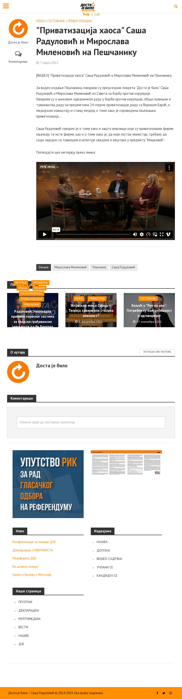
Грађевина (40, 282)
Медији (39, 288)
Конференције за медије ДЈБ (34, 542)
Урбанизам (31, 304)
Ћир (86, 14)
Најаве (23, 635)
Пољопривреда (31, 293)
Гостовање (56, 21)
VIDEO (40, 21)
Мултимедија (29, 619)
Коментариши (18, 62)
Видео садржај (109, 559)
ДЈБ (21, 644)
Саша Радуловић (123, 267)
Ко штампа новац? (26, 566)
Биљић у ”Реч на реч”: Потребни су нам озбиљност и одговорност (149, 310)
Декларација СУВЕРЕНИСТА (33, 550)
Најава (102, 542)
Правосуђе (96, 298)
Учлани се (105, 567)
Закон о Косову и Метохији (32, 574)
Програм (25, 602)
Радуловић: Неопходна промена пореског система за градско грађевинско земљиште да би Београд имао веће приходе (32, 321)
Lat (97, 14)
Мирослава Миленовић (71, 267)
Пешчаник (99, 267)
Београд (20, 282)
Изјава (22, 288)
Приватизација (80, 21)
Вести (23, 627)
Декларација (28, 610)
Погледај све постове (157, 351)
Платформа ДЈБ (24, 558)
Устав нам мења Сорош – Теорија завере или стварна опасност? (91, 310)
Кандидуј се (107, 575)
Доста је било (18, 42)
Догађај (103, 550)
